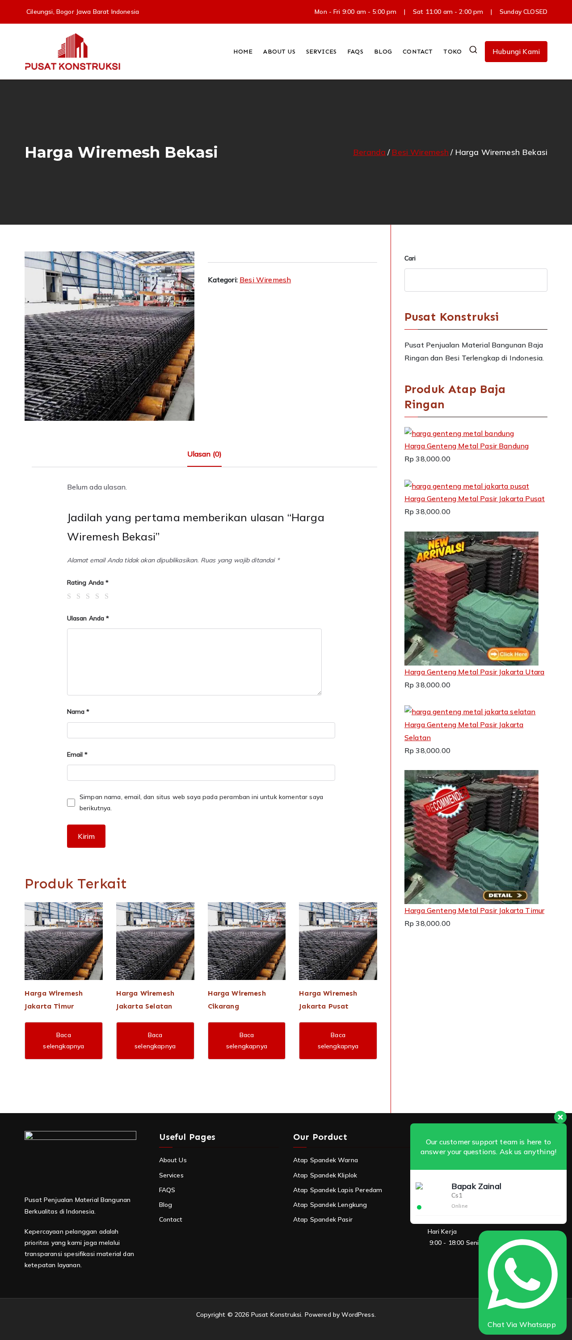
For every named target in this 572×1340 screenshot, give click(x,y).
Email (77, 754)
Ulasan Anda (88, 618)
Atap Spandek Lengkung (330, 1205)
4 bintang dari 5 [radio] (98, 596)
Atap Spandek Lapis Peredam (337, 1190)
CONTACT (418, 51)
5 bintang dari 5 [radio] (108, 596)
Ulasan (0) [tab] (204, 453)
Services (171, 1175)
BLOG (383, 51)
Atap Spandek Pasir (323, 1219)
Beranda (369, 152)
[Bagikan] (542, 10)
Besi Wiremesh (420, 152)
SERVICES (321, 51)
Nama (78, 712)
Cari (410, 258)
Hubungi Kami (516, 51)
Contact (171, 1219)
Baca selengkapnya (63, 1040)
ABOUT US (279, 51)
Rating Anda (88, 582)
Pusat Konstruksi (276, 1315)
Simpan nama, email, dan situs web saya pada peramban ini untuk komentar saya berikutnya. (201, 802)
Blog (165, 1205)
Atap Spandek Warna (325, 1160)
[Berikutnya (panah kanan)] (556, 670)
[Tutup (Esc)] (562, 10)
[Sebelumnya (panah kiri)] (15, 670)
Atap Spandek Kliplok (325, 1175)
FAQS (355, 51)
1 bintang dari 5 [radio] (70, 596)
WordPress (357, 1315)
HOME (243, 51)
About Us (173, 1160)
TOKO (452, 51)
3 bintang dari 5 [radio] (89, 596)
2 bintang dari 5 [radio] (80, 596)
